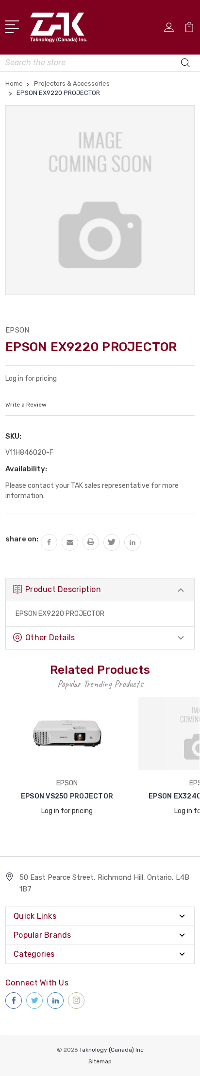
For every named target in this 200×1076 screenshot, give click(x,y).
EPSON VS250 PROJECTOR (67, 796)
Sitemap (100, 1061)
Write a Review (26, 404)
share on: (21, 539)
